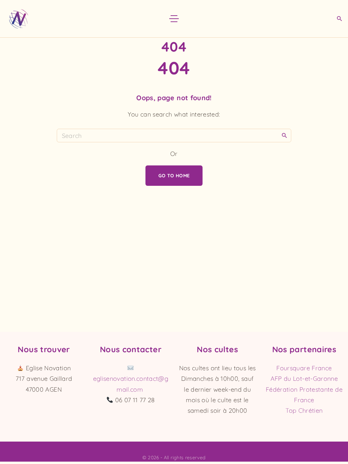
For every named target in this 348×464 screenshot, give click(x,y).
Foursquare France (304, 368)
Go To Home (174, 176)
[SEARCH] (284, 135)
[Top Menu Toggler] (174, 18)
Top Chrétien (304, 410)
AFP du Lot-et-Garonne (304, 378)
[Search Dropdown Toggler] (339, 19)
